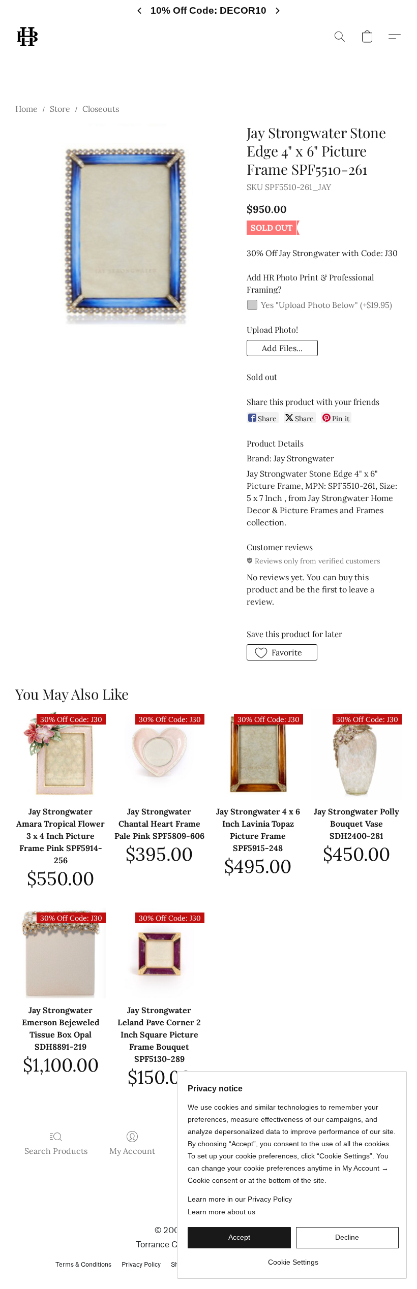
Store (60, 109)
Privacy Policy (141, 1264)
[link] (293, 1258)
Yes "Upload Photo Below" (326, 305)
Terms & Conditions (83, 1264)
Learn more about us (221, 1212)
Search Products (55, 1151)
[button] (27, 36)
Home (26, 109)
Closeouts (100, 109)
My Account (132, 1151)
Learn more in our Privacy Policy (240, 1199)
